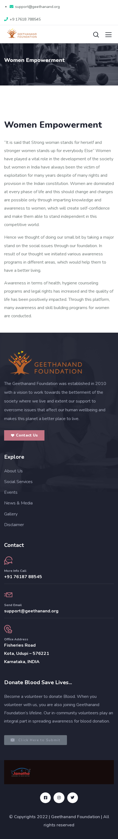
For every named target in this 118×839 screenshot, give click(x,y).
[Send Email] (8, 595)
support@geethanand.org (31, 611)
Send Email (13, 605)
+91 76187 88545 (23, 577)
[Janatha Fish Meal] (20, 772)
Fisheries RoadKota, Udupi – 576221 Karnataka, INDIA (26, 653)
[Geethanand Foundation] (45, 362)
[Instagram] (59, 797)
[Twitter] (72, 797)
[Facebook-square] (45, 797)
